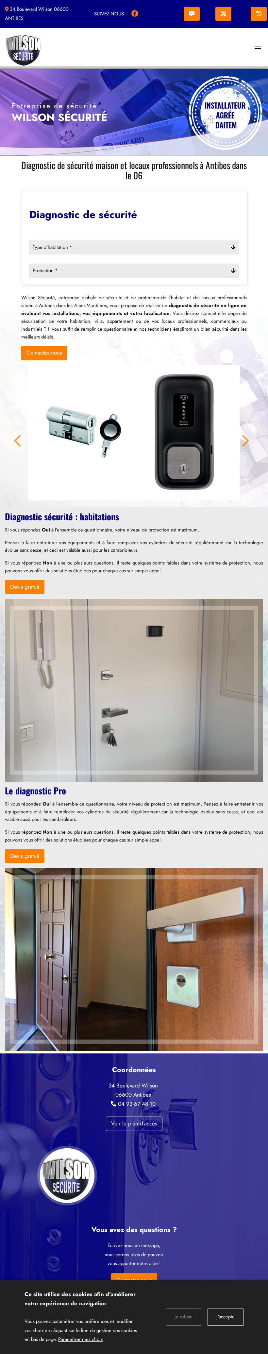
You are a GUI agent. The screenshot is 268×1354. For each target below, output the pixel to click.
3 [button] (144, 505)
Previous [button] (16, 432)
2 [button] (134, 505)
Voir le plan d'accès (134, 1123)
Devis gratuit (24, 587)
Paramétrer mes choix (80, 1339)
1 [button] (124, 505)
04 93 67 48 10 (137, 1104)
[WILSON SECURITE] (258, 47)
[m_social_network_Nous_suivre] (135, 14)
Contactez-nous (44, 352)
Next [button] (244, 432)
